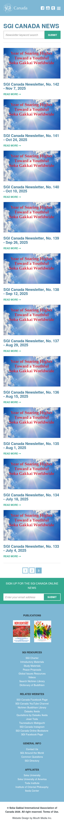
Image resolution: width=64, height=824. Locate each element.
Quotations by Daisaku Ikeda (32, 715)
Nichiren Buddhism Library (32, 707)
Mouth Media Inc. (42, 818)
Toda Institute (32, 783)
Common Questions (32, 756)
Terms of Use (50, 811)
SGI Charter (32, 658)
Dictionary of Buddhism (32, 685)
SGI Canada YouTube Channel (32, 703)
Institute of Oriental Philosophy (32, 787)
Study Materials (32, 665)
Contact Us (32, 749)
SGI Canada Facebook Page (32, 699)
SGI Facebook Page (32, 734)
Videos (32, 677)
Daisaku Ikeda (32, 711)
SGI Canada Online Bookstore (32, 730)
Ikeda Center (32, 790)
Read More (11, 94)
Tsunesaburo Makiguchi (32, 722)
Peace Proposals (32, 669)
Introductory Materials (32, 661)
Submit (52, 35)
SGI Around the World (32, 752)
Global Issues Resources (32, 673)
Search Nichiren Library (32, 681)
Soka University (32, 775)
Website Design (20, 818)
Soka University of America (32, 779)
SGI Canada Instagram (32, 726)
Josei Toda (32, 719)
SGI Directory (32, 760)
